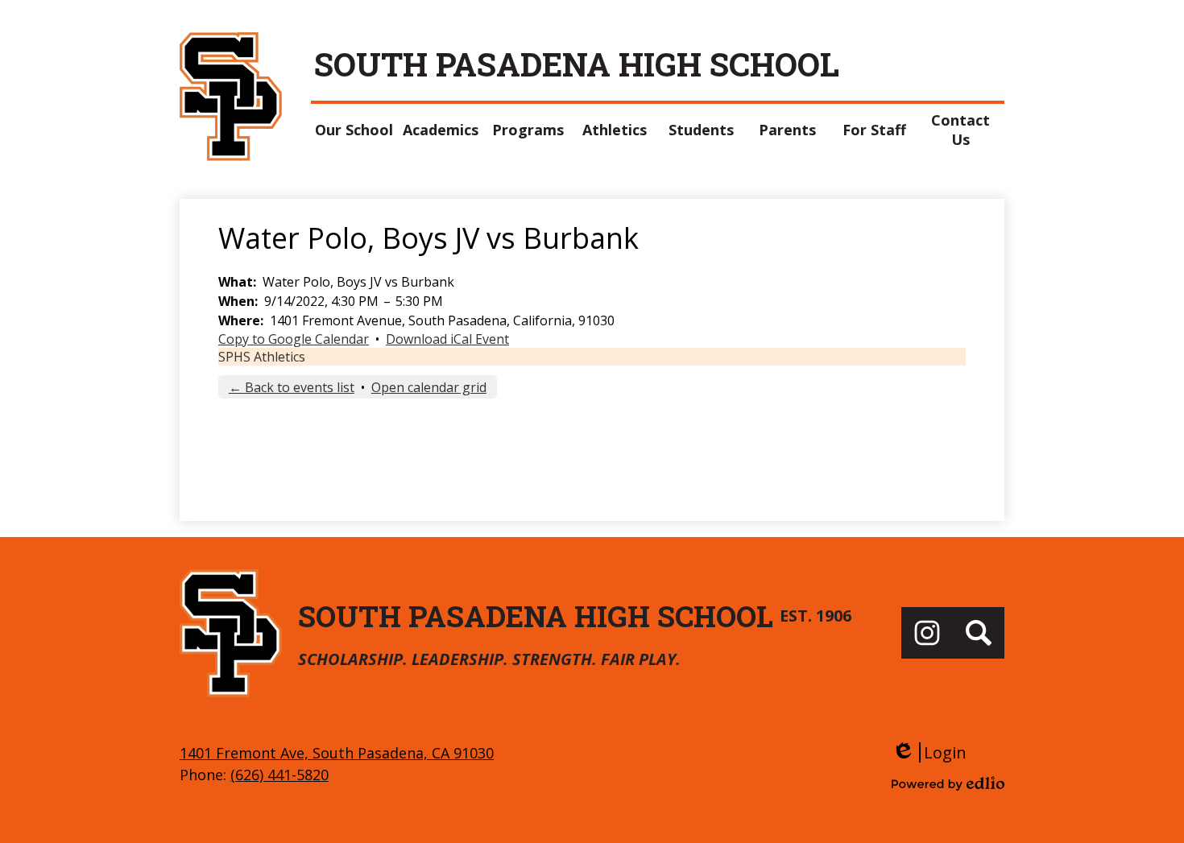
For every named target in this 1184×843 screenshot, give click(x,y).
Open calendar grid (428, 387)
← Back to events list (291, 387)
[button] (354, 129)
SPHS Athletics (261, 357)
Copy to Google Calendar (293, 339)
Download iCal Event (447, 339)
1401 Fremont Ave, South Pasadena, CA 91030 (337, 752)
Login (929, 752)
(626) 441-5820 (279, 774)
